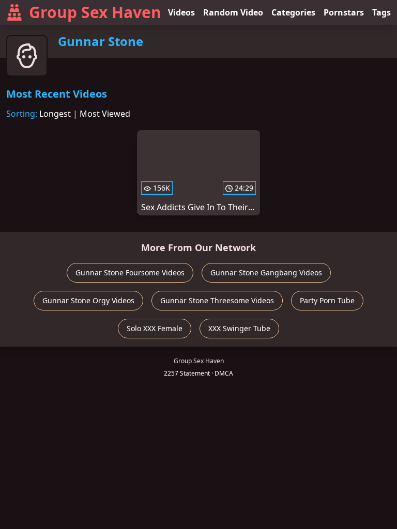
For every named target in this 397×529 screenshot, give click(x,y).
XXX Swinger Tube (239, 328)
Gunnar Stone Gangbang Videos (266, 272)
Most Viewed (105, 113)
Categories (293, 12)
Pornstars (344, 12)
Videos (181, 12)
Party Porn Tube (327, 300)
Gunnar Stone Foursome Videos (130, 272)
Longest (55, 113)
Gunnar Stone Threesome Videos (217, 300)
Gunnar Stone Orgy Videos (88, 300)
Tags (381, 12)
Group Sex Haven (95, 12)
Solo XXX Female (154, 328)
